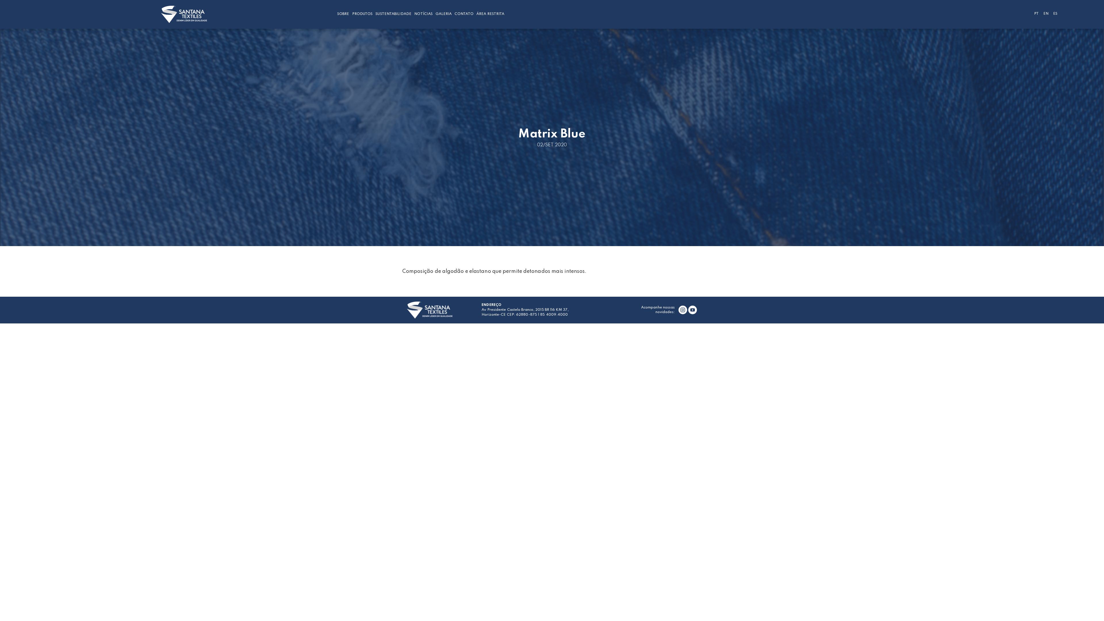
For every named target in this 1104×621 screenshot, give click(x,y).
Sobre (343, 14)
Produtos (362, 14)
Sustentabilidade (393, 14)
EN (1046, 14)
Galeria (444, 14)
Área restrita (490, 14)
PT (1036, 14)
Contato (464, 14)
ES (1055, 14)
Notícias (423, 14)
